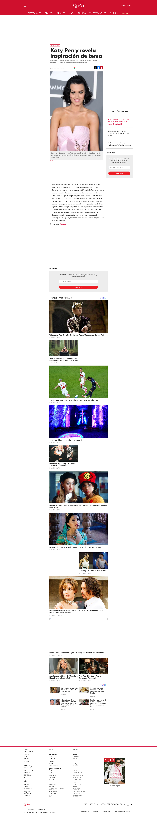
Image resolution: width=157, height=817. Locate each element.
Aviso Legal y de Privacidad (89, 811)
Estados (75, 763)
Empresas (51, 786)
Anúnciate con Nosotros (122, 811)
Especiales (52, 751)
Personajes (27, 772)
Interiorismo (77, 779)
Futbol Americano (54, 774)
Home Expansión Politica (56, 788)
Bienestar (27, 774)
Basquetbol (52, 775)
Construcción (77, 772)
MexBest (27, 765)
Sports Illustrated (55, 769)
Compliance (106, 811)
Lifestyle (51, 779)
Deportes (51, 760)
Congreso (76, 760)
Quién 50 (125, 13)
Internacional (53, 791)
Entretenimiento (53, 758)
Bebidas (26, 769)
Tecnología (52, 793)
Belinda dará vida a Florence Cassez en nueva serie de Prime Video (118, 133)
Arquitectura (77, 777)
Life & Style (53, 754)
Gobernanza (77, 788)
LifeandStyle (77, 751)
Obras (50, 795)
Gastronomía (28, 767)
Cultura (114, 13)
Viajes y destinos (29, 770)
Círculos (61, 13)
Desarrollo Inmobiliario (80, 774)
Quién (26, 749)
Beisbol (51, 772)
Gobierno (76, 756)
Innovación (76, 793)
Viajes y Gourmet (29, 760)
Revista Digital (126, 6)
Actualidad (27, 793)
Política (75, 754)
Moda (71, 13)
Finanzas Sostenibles (79, 791)
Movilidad (76, 790)
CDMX (74, 761)
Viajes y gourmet (97, 13)
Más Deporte (52, 777)
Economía (52, 790)
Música (63, 224)
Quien (124, 804)
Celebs (26, 786)
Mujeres (27, 792)
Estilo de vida (28, 788)
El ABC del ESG (77, 795)
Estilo (50, 756)
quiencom (129, 804)
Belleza (82, 13)
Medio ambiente (77, 784)
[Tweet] (95, 67)
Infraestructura (78, 775)
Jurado (26, 777)
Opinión (51, 749)
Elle (25, 781)
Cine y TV (51, 761)
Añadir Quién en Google (80, 68)
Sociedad (76, 767)
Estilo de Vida (28, 775)
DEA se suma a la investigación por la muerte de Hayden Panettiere (119, 144)
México (75, 758)
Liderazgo (27, 795)
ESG (50, 797)
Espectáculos (34, 13)
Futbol (51, 770)
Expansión (52, 784)
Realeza (49, 13)
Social (75, 786)
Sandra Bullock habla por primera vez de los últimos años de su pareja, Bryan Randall (119, 121)
